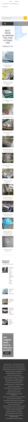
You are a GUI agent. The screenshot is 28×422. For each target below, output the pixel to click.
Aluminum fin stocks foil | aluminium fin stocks (8, 83)
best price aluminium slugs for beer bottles (14, 377)
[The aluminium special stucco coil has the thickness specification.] (7, 241)
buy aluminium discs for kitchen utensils (14, 384)
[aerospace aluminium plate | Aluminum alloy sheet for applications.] (7, 124)
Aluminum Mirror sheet (8, 117)
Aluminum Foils (18, 27)
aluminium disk (7, 364)
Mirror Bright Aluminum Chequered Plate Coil (8, 150)
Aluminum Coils (18, 28)
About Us (17, 23)
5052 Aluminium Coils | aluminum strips (8, 215)
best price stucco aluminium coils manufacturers (14, 396)
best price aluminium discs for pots (14, 413)
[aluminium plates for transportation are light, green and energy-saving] (7, 57)
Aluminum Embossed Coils (21, 34)
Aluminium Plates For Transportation (11, 291)
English (10, 1)
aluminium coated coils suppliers (14, 409)
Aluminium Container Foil (11, 301)
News (16, 38)
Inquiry (7, 353)
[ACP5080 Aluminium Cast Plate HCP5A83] (5, 310)
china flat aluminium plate (14, 404)
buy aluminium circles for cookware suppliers (14, 367)
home (16, 22)
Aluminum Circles (18, 29)
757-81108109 (5, 6)
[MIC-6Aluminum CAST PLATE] (7, 92)
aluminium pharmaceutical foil (14, 375)
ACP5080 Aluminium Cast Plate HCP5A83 (11, 311)
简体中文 (17, 1)
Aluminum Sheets (19, 25)
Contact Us (17, 39)
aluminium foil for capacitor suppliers (14, 402)
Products (17, 24)
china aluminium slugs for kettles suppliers (14, 408)
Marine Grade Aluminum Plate (11, 322)
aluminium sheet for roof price (14, 398)
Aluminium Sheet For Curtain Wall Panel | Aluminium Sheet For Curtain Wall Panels (11, 275)
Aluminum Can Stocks (20, 36)
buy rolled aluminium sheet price (14, 373)
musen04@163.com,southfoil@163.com (10, 3)
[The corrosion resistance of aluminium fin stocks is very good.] (7, 74)
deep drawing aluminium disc (14, 391)
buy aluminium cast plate (14, 386)
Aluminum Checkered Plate (21, 33)
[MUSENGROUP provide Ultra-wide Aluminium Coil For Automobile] (7, 189)
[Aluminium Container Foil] (5, 301)
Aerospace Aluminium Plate (8, 133)
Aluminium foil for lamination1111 (8, 181)
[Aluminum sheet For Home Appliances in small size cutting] (7, 223)
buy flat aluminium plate (18, 364)
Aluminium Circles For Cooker (8, 166)
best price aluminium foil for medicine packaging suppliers (14, 416)
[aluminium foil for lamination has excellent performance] (7, 173)
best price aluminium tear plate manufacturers (14, 366)
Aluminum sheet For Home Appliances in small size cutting (7, 233)
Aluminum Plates (18, 32)
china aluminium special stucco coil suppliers (14, 400)
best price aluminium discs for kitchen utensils (14, 406)
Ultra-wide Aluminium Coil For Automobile (8, 198)
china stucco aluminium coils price (14, 382)
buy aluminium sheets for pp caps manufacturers (14, 394)
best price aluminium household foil (14, 371)
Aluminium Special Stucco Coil (8, 250)
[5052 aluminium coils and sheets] (7, 206)
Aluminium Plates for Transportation (8, 66)
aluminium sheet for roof (14, 390)
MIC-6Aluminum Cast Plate (8, 101)
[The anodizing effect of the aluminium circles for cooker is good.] (7, 157)
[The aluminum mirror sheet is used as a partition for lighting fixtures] (7, 109)
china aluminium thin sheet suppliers (14, 380)
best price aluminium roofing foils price (14, 379)
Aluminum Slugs (18, 30)
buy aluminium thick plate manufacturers (14, 388)
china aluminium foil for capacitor (14, 411)
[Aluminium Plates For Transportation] (5, 291)
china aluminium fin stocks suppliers (14, 418)
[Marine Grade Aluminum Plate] (5, 321)
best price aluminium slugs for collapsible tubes (14, 369)
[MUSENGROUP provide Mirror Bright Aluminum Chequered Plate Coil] (7, 141)
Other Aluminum (18, 37)
